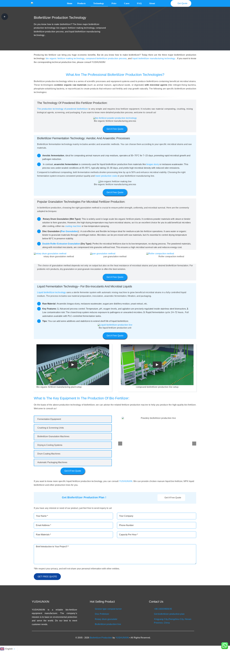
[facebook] (167, 626)
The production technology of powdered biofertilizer (62, 109)
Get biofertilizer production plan (169, 614)
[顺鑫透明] (43, 3)
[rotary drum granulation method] (50, 253)
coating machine (73, 226)
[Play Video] (72, 365)
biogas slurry (152, 164)
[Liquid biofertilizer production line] (115, 325)
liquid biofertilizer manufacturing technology (153, 58)
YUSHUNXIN (125, 481)
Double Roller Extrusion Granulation (61, 244)
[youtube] (176, 626)
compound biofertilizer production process (106, 58)
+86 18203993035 (163, 609)
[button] (73, 419)
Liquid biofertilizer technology (51, 292)
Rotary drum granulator (106, 619)
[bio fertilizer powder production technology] (115, 118)
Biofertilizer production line (108, 624)
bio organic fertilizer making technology (65, 58)
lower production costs (106, 176)
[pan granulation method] (102, 253)
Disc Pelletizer (102, 614)
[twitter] (171, 626)
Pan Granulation (69, 231)
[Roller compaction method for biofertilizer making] (160, 253)
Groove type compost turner (108, 609)
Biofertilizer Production (101, 638)
